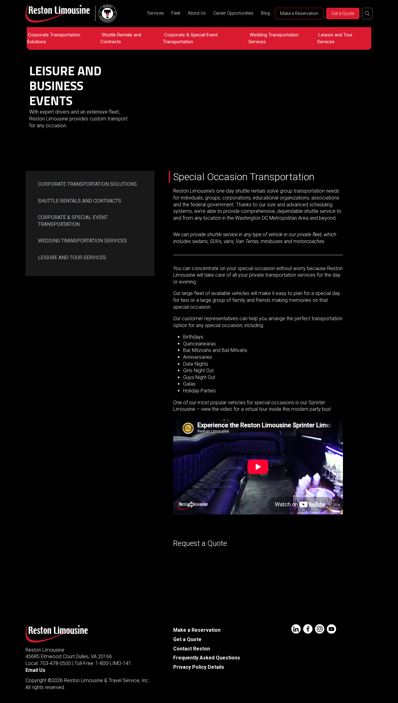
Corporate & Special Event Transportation (190, 38)
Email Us (35, 670)
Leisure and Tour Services (335, 38)
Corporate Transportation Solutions (53, 38)
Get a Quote (342, 13)
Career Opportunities (233, 13)
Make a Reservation (299, 13)
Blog (265, 13)
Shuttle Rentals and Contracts (120, 38)
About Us (197, 13)
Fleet (175, 13)
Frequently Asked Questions (206, 658)
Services (155, 13)
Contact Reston (191, 649)
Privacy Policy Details (198, 667)
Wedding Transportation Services (273, 38)
